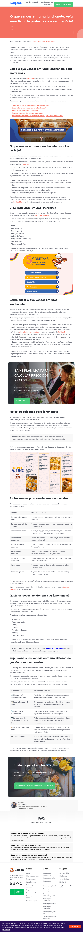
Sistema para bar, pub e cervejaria (49, 917)
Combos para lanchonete (50, 2)
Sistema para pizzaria (49, 886)
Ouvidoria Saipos (31, 901)
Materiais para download (30, 886)
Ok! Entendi (75, 926)
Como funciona (31, 882)
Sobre (28, 873)
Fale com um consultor (64, 4)
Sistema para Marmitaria (47, 908)
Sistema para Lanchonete (47, 900)
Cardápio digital (64, 873)
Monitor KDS (63, 882)
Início (11, 41)
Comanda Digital (64, 879)
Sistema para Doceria (49, 904)
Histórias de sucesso (32, 876)
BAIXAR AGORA (22, 401)
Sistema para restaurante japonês (49, 895)
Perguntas (29, 890)
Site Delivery (63, 876)
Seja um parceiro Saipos (31, 897)
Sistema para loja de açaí (49, 913)
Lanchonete (27, 41)
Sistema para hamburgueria (47, 890)
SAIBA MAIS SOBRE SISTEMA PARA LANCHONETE (34, 786)
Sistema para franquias (47, 882)
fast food (61, 332)
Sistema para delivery (49, 878)
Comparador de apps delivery (66, 886)
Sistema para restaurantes (47, 874)
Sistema (18, 41)
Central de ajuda (31, 893)
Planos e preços (31, 879)
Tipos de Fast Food (31, 2)
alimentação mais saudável (29, 332)
